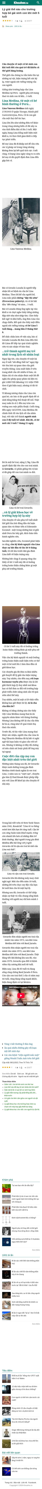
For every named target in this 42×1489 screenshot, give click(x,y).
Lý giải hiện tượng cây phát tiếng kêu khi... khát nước (20, 1094)
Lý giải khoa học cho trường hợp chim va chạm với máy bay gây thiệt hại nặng (20, 1105)
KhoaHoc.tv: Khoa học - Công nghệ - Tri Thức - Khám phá (21, 3)
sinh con (20, 1074)
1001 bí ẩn (18, 26)
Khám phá (9, 26)
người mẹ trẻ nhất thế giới (28, 1076)
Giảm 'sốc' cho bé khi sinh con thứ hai (18, 1084)
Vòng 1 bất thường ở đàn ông (18, 1044)
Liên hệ (24, 1483)
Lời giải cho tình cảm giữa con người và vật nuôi (21, 1099)
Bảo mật (17, 1483)
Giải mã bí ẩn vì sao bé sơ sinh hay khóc (19, 1090)
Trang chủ (8, 1483)
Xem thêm (36, 1250)
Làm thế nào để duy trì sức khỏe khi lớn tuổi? (21, 1087)
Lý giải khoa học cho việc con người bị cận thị (21, 1109)
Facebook (32, 1483)
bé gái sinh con (31, 1074)
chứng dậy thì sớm (9, 1076)
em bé (13, 1074)
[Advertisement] (21, 45)
